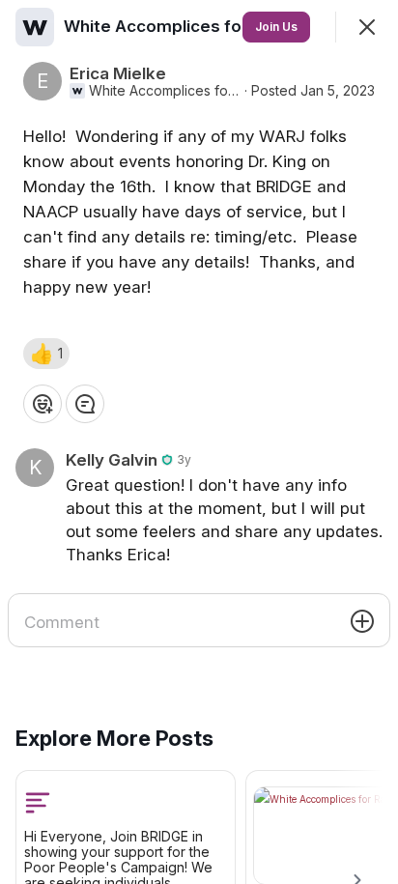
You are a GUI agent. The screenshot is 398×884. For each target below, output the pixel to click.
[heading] (215, 26)
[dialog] (199, 442)
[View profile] (34, 27)
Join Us (276, 26)
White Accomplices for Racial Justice (165, 91)
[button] (46, 353)
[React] (42, 403)
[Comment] (85, 404)
